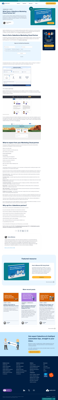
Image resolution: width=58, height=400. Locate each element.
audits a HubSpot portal (48, 307)
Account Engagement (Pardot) (35, 366)
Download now (41, 277)
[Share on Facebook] (21, 231)
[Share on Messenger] (27, 231)
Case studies (45, 366)
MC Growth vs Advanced (34, 380)
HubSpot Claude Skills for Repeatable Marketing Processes (11, 305)
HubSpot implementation (7, 366)
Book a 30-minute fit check (51, 3)
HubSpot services (32, 364)
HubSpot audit (5, 364)
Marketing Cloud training (20, 372)
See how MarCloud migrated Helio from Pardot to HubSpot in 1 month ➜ (29, 0)
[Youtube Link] (34, 390)
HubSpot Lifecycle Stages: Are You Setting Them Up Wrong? (46, 305)
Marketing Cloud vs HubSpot (34, 377)
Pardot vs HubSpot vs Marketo (35, 374)
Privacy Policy (48, 396)
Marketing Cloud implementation (21, 370)
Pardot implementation (19, 366)
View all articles (51, 328)
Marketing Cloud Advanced (34, 369)
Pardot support (18, 367)
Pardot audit (18, 364)
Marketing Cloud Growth (34, 367)
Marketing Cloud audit (19, 369)
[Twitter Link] (29, 390)
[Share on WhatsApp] (25, 231)
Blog (44, 364)
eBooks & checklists (46, 367)
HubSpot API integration (6, 370)
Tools (44, 369)
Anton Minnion (8, 22)
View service (49, 45)
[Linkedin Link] (24, 390)
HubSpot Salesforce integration (8, 369)
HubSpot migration (6, 367)
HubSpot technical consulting (7, 372)
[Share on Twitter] (18, 231)
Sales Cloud (32, 370)
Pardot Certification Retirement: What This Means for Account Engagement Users (28, 307)
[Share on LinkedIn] (23, 231)
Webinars (44, 370)
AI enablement (5, 373)
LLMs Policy (53, 396)
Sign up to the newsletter (34, 351)
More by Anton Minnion (9, 247)
